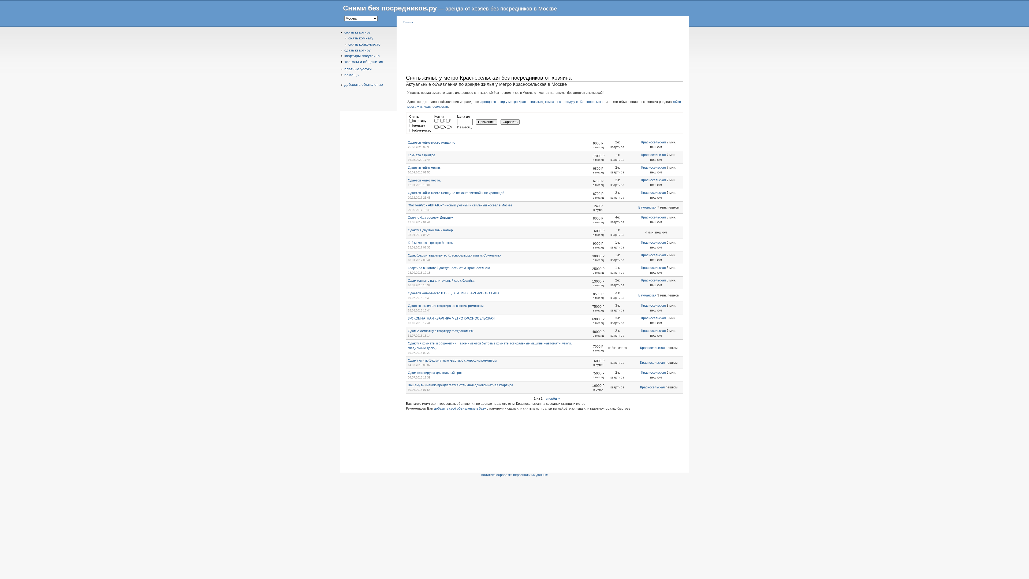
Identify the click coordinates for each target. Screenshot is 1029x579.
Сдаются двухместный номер (430, 230)
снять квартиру (357, 32)
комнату (419, 126)
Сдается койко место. (424, 168)
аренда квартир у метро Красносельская (511, 102)
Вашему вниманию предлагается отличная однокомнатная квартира (460, 385)
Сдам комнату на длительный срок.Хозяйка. (441, 281)
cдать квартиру (357, 50)
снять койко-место (364, 44)
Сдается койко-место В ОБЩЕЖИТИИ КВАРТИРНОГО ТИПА (453, 293)
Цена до (463, 116)
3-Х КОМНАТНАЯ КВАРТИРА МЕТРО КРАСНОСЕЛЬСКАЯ (451, 318)
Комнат (440, 116)
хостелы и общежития (363, 62)
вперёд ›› (553, 398)
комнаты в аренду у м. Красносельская (575, 102)
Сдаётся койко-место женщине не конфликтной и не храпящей (456, 193)
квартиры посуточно (362, 56)
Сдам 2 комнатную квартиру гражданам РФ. (441, 331)
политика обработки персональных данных (514, 475)
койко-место (422, 130)
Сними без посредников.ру (390, 8)
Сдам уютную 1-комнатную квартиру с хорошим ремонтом (452, 360)
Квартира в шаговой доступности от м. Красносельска (449, 268)
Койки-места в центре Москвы (430, 243)
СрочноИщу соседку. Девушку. (430, 218)
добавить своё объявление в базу (460, 408)
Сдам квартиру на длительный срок (435, 373)
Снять (414, 116)
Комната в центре (421, 155)
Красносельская (653, 142)
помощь (351, 75)
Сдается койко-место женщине (431, 142)
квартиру (419, 121)
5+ (452, 127)
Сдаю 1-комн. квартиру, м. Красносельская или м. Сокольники (454, 255)
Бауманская (647, 207)
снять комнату (360, 38)
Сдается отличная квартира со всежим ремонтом (445, 306)
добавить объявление (363, 84)
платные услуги (358, 69)
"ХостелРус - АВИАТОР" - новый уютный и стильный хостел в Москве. (460, 205)
